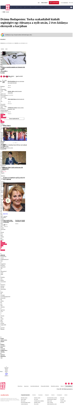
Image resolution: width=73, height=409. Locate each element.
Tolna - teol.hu (62, 397)
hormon (16, 223)
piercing (9, 87)
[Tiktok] (66, 383)
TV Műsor (52, 7)
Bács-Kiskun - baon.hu (24, 397)
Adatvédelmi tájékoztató (34, 386)
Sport (22, 7)
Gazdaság (40, 394)
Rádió (66, 394)
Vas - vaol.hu (62, 399)
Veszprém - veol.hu (63, 400)
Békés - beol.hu (23, 400)
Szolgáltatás (59, 394)
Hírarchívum (20, 386)
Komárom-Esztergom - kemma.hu (51, 399)
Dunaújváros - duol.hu (37, 397)
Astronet (38, 7)
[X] (1, 77)
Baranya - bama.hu (23, 399)
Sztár (18, 7)
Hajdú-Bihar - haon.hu (37, 402)
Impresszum (26, 386)
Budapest (2, 39)
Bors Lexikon (44, 2)
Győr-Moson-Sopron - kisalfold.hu (39, 400)
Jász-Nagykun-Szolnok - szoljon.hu (52, 397)
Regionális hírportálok (25, 394)
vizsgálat (4, 71)
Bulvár (53, 394)
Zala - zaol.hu (62, 402)
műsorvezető (5, 216)
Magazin (46, 394)
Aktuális (14, 7)
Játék (38, 2)
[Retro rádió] (51, 3)
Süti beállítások (69, 386)
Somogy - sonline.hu (50, 402)
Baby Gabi (4, 171)
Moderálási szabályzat (55, 386)
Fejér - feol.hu (36, 399)
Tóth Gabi (9, 103)
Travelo (33, 7)
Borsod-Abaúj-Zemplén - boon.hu (25, 402)
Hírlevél (62, 386)
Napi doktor (45, 7)
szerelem (9, 113)
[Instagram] (69, 383)
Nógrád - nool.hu (49, 400)
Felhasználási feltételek (45, 386)
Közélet (34, 394)
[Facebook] (71, 383)
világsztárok (10, 95)
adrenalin (6, 226)
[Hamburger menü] (3, 7)
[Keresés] (71, 7)
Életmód (28, 7)
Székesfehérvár (64, 2)
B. (0, 81)
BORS (4, 11)
